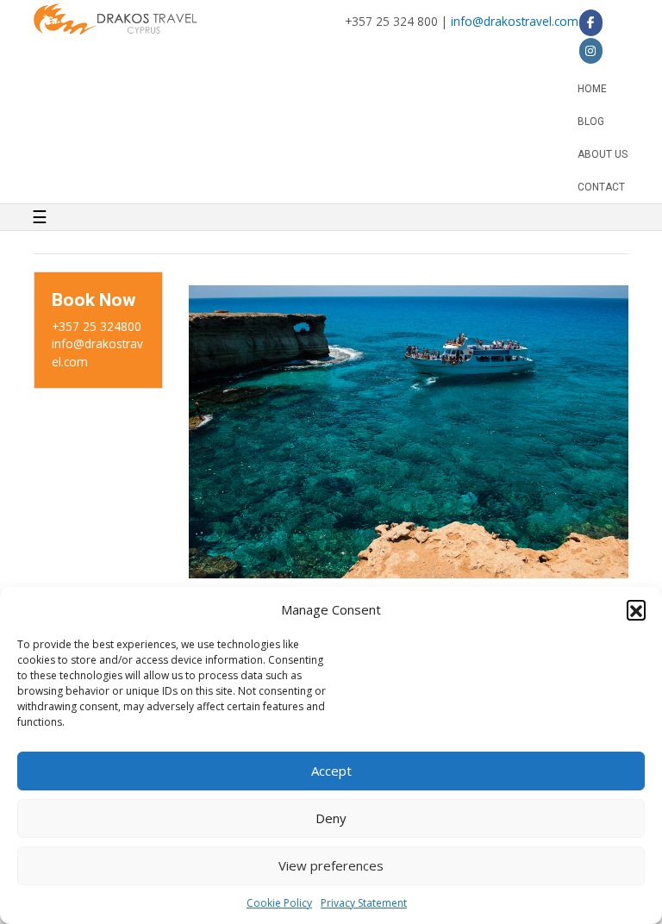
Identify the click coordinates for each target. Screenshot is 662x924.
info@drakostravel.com (514, 21)
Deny (331, 818)
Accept (331, 770)
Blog (591, 122)
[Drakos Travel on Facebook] (591, 22)
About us (603, 154)
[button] (636, 609)
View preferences (331, 865)
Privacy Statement (364, 903)
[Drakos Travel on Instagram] (591, 51)
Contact (601, 187)
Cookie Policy (279, 903)
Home (592, 89)
